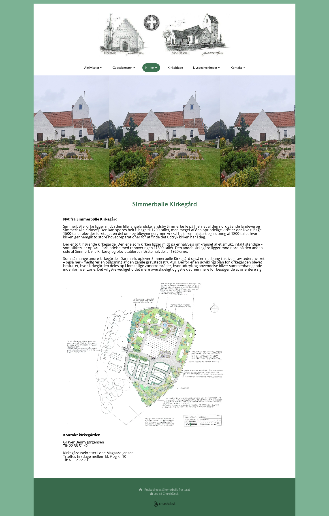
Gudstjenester (123, 67)
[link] (93, 67)
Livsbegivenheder (205, 67)
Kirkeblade (175, 67)
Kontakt (237, 67)
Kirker (150, 67)
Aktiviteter (92, 67)
